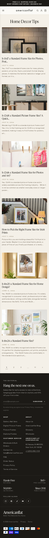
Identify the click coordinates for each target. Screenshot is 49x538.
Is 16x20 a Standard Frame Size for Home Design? (22, 285)
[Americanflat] (24, 10)
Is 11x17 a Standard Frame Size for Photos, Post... (22, 60)
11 (35, 367)
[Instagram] (5, 501)
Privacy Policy (9, 465)
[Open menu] (3, 10)
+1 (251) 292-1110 (33, 451)
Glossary (29, 430)
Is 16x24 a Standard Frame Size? (18, 340)
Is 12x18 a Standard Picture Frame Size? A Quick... (22, 117)
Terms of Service (10, 469)
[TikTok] (17, 501)
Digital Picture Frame (12, 426)
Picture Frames (9, 430)
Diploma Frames (10, 434)
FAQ (5, 457)
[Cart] (45, 10)
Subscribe (38, 401)
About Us (29, 422)
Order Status (8, 461)
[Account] (41, 10)
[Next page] (42, 367)
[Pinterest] (11, 501)
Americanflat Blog (33, 426)
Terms (30, 522)
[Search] (37, 10)
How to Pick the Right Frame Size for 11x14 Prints (23, 231)
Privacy (23, 522)
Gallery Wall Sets (10, 422)
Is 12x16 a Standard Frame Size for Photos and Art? (22, 174)
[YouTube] (22, 501)
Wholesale (30, 434)
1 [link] (6, 367)
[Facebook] (28, 501)
